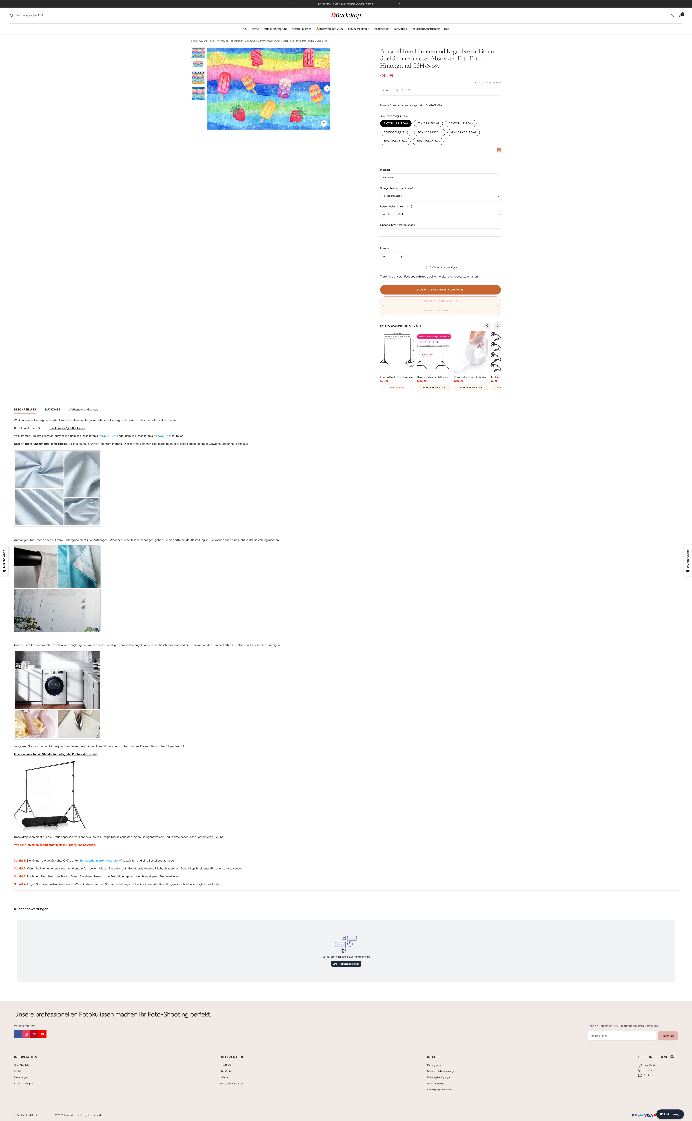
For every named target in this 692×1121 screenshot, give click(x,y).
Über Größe (226, 1071)
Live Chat (648, 1070)
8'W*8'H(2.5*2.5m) (463, 132)
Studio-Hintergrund (275, 28)
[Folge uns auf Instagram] (26, 1034)
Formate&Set (381, 28)
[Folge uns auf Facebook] (18, 1034)
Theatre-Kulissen (302, 28)
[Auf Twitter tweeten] (402, 90)
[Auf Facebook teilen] (392, 90)
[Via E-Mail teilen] (408, 90)
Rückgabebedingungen (232, 1083)
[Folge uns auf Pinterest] (34, 1034)
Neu (245, 28)
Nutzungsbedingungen (439, 1077)
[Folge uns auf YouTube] (42, 1034)
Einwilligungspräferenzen (440, 1089)
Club (446, 28)
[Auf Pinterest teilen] (397, 90)
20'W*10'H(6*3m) (428, 141)
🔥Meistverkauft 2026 (330, 28)
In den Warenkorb (434, 387)
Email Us (648, 1075)
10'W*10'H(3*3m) (395, 141)
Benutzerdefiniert (358, 28)
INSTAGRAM (109, 436)
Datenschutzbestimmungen (441, 1071)
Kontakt (18, 1071)
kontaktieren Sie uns (209, 837)
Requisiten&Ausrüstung (425, 28)
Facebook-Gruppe (23, 1083)
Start (194, 40)
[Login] (672, 15)
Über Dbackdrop (22, 1065)
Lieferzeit (224, 1077)
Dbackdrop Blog (435, 1083)
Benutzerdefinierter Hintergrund (100, 860)
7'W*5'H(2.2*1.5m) (396, 123)
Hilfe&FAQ (225, 1065)
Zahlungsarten (434, 1065)
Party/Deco (400, 28)
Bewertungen (21, 1077)
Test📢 (256, 28)
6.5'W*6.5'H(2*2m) (396, 132)
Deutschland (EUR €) (28, 1115)
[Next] (327, 88)
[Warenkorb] (680, 15)
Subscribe (668, 1036)
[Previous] (487, 325)
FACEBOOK (164, 436)
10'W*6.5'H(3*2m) (430, 132)
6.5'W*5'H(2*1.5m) (461, 123)
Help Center (650, 1065)
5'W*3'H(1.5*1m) (428, 123)
